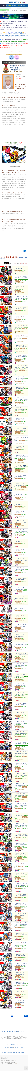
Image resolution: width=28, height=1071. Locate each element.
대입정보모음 (16, 1047)
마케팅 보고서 (18, 1052)
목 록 (12, 1015)
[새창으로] (15, 546)
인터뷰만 (25, 51)
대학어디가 (6, 1047)
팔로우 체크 (9, 1052)
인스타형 (20, 51)
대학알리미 (11, 1047)
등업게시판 (19, 1031)
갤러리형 (16, 51)
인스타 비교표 (13, 1052)
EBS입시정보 (22, 1047)
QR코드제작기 (23, 1052)
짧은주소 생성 (4, 1052)
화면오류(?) (24, 1031)
